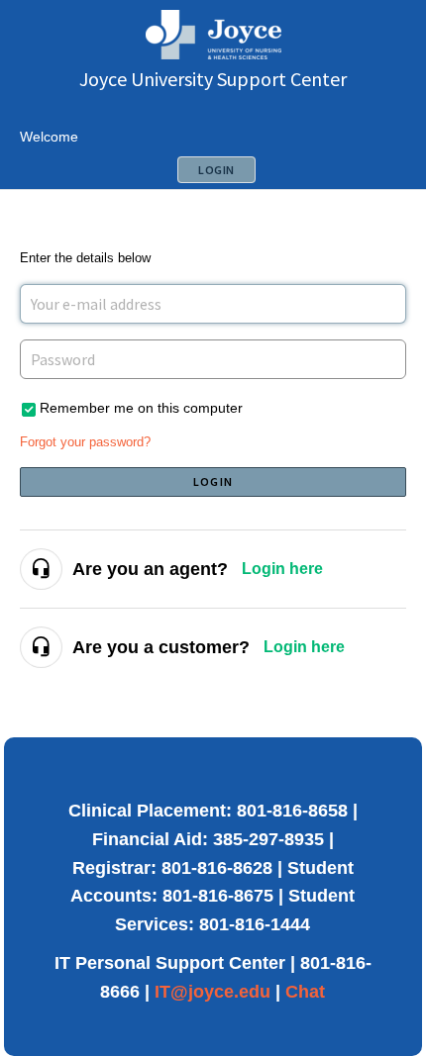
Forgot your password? (85, 441)
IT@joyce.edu (212, 992)
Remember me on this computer (141, 408)
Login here (282, 568)
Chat (305, 992)
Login (213, 481)
